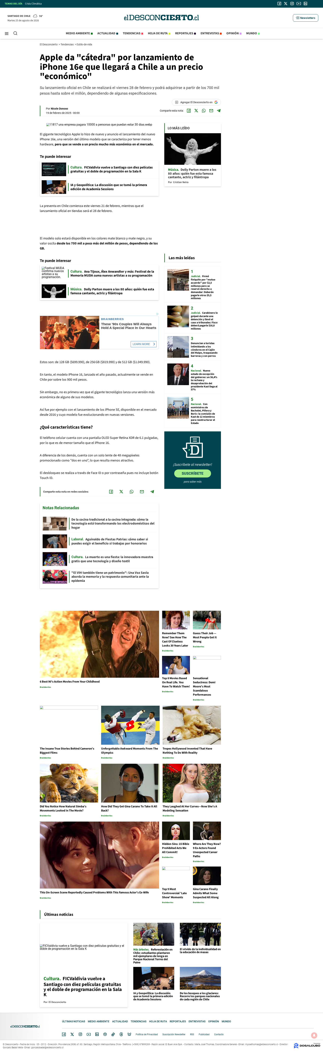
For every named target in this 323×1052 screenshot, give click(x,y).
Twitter (72, 1034)
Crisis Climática (33, 4)
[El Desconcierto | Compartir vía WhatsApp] (204, 110)
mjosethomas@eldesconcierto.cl (261, 1044)
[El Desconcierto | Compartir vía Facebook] (189, 110)
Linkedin (97, 1034)
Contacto (219, 1034)
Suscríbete (192, 473)
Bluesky (129, 1034)
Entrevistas (210, 33)
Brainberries (112, 319)
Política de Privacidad (147, 1034)
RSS (192, 1034)
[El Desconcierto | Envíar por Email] (211, 110)
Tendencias (131, 33)
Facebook (64, 1034)
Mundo (251, 33)
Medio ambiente (78, 33)
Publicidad (204, 1034)
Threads (121, 1034)
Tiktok (113, 1034)
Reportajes (184, 33)
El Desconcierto (49, 44)
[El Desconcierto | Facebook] (279, 3)
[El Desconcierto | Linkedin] (305, 3)
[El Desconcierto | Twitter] (286, 3)
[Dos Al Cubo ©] (307, 1047)
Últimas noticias (73, 1021)
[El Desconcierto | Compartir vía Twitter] (196, 110)
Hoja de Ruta (158, 33)
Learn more (141, 344)
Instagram (80, 1034)
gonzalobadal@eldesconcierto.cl (47, 1047)
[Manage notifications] (314, 1035)
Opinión (232, 33)
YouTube (88, 1034)
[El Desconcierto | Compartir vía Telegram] (218, 110)
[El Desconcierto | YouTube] (299, 3)
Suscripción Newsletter (173, 1034)
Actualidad (106, 33)
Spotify (105, 1034)
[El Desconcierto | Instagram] (292, 3)
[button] (305, 18)
